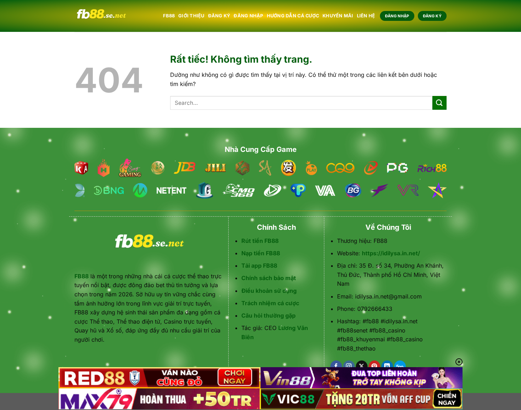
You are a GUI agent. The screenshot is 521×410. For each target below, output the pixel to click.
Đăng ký (219, 15)
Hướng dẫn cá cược (293, 15)
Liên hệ (366, 15)
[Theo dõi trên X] (362, 366)
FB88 (169, 15)
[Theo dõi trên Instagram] (349, 366)
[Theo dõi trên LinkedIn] (387, 366)
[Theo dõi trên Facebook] (336, 366)
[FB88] (113, 16)
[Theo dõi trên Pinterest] (374, 366)
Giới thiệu (191, 15)
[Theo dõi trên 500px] (400, 366)
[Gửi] (439, 103)
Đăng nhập (248, 15)
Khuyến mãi (338, 15)
